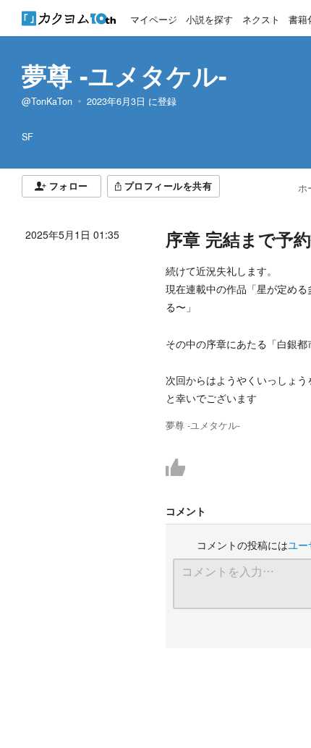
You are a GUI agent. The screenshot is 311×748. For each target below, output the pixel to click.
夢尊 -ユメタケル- (124, 75)
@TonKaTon (47, 101)
